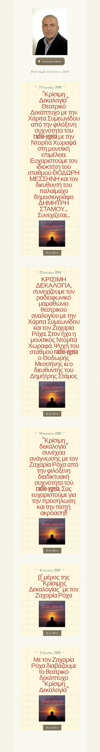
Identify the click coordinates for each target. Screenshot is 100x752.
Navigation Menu (51, 61)
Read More (52, 252)
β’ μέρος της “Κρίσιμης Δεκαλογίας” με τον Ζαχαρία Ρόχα (53, 585)
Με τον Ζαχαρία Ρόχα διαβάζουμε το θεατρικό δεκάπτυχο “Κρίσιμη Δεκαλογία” (53, 674)
